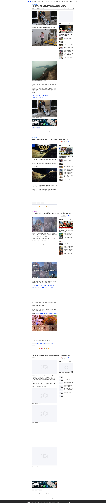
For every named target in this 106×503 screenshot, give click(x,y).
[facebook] (61, 501)
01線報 (32, 501)
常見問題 (47, 501)
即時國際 (35, 137)
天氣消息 (43, 1)
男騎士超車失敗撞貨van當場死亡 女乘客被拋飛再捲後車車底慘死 (43, 285)
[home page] (29, 1)
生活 (59, 1)
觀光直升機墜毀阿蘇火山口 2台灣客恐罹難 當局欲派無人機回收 (43, 333)
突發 (34, 353)
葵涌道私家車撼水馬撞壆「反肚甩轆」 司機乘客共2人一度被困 (42, 429)
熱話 (32, 211)
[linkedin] (67, 501)
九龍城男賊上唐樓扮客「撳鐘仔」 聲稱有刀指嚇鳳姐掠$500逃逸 (42, 433)
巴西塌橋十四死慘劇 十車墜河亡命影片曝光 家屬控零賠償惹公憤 (43, 335)
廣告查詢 (41, 501)
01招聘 (38, 501)
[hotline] (44, 122)
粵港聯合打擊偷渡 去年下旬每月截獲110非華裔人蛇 (40, 95)
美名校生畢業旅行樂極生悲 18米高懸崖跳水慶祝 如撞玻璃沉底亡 (43, 287)
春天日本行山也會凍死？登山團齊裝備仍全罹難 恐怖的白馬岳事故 (43, 337)
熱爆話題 (35, 211)
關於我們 (35, 501)
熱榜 (49, 1)
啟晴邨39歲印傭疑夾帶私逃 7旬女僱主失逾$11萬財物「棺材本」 (43, 431)
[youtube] (65, 501)
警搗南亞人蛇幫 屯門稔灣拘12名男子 (38, 97)
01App (44, 501)
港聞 (32, 1)
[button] (70, 8)
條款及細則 (57, 501)
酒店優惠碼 (38, 1)
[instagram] (63, 501)
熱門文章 (61, 23)
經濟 (65, 1)
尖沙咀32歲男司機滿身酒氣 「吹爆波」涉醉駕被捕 (40, 425)
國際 (51, 1)
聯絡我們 (50, 501)
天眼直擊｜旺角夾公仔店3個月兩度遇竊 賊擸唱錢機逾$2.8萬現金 (43, 427)
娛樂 (35, 1)
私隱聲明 (53, 501)
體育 (62, 1)
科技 (57, 1)
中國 (54, 1)
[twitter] (69, 501)
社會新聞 (35, 4)
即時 (46, 1)
